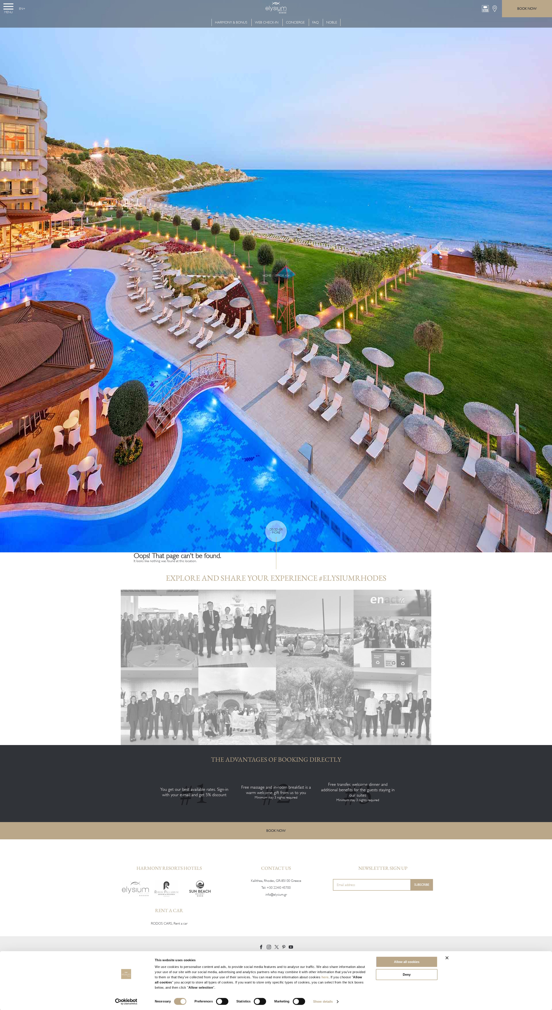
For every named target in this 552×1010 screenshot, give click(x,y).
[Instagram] (269, 947)
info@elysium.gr (276, 895)
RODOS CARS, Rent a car (169, 923)
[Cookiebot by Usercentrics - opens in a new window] (126, 1001)
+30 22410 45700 (279, 888)
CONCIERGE (295, 22)
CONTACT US (276, 868)
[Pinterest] (283, 947)
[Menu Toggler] (8, 6)
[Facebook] (261, 947)
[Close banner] (446, 957)
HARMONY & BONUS (231, 22)
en (21, 9)
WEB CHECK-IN (266, 22)
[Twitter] (276, 947)
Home (267, 275)
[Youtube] (291, 947)
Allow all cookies (406, 962)
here (325, 977)
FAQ (315, 22)
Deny (407, 974)
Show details (323, 1001)
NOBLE (331, 22)
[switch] (222, 1001)
